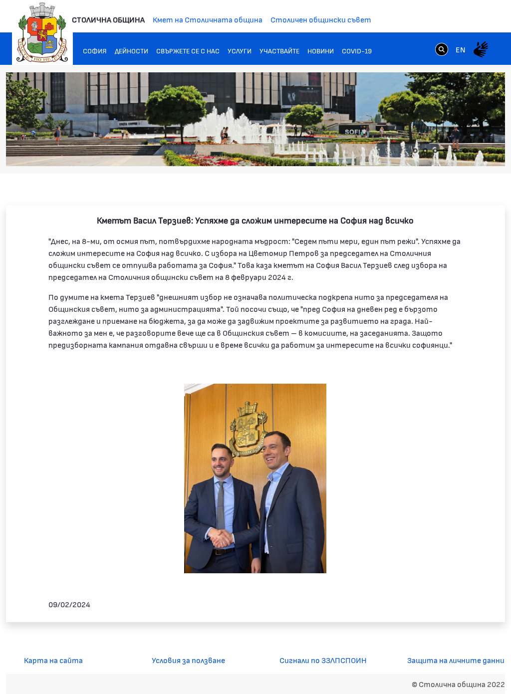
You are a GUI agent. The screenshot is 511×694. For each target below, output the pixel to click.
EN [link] (461, 49)
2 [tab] (425, 150)
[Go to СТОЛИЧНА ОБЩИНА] (42, 32)
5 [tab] (455, 150)
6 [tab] (465, 150)
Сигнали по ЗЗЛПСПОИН (323, 660)
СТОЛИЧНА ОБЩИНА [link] (108, 19)
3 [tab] (435, 150)
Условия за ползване (188, 660)
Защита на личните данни (456, 660)
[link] (442, 49)
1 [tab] (415, 150)
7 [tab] (475, 150)
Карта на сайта (53, 660)
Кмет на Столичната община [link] (207, 19)
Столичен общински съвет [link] (320, 19)
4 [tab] (445, 150)
